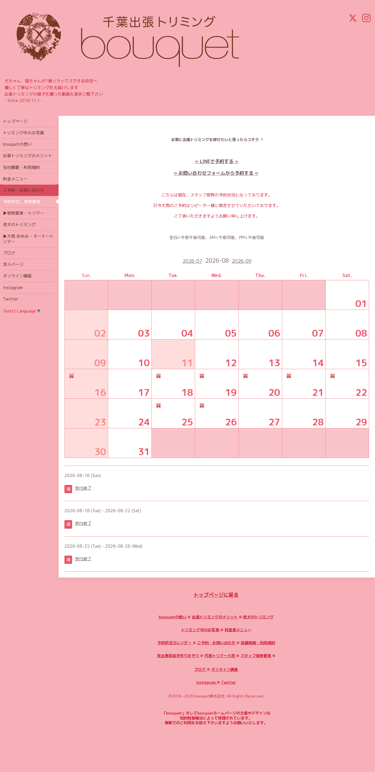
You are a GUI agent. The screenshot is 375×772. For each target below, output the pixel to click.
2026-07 (192, 261)
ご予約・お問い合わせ (216, 642)
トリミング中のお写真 (200, 629)
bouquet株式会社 (210, 696)
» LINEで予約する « (216, 161)
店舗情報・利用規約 (258, 642)
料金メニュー (15, 178)
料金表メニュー (238, 629)
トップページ (15, 121)
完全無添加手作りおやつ (178, 655)
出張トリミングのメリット (215, 617)
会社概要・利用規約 (21, 167)
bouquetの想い (173, 617)
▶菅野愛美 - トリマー (23, 213)
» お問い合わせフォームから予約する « (216, 173)
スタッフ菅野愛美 (256, 655)
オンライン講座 (224, 669)
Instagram (206, 682)
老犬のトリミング (258, 617)
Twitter (228, 682)
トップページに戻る (216, 594)
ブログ (200, 669)
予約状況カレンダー (175, 642)
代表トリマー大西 (220, 655)
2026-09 (241, 261)
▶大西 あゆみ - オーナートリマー (28, 238)
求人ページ (13, 264)
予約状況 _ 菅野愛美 (21, 201)
